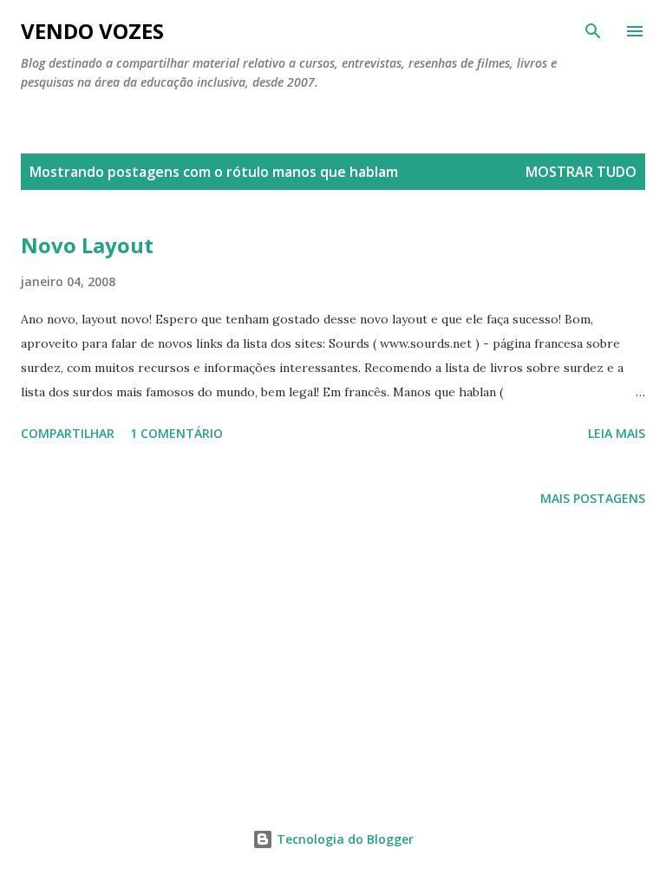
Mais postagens (592, 498)
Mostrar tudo (581, 171)
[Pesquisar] (593, 31)
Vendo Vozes (92, 30)
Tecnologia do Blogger (343, 839)
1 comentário (176, 433)
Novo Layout (87, 245)
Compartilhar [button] (67, 433)
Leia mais (616, 433)
